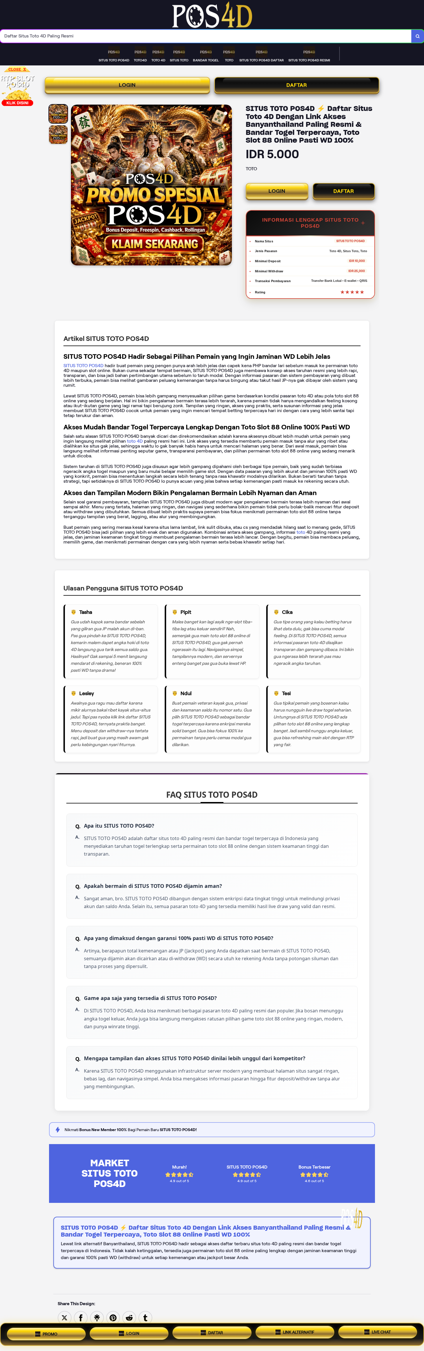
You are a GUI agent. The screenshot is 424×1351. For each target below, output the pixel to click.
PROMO (50, 1333)
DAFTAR (296, 85)
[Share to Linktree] (97, 1317)
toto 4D (134, 441)
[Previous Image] (75, 186)
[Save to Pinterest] (113, 1317)
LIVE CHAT (381, 1332)
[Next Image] (227, 186)
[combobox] (206, 36)
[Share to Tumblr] (145, 1317)
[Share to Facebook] (81, 1317)
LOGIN (127, 85)
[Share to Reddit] (129, 1317)
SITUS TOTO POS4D (83, 365)
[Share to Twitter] (65, 1317)
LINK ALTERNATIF (298, 1332)
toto (301, 532)
